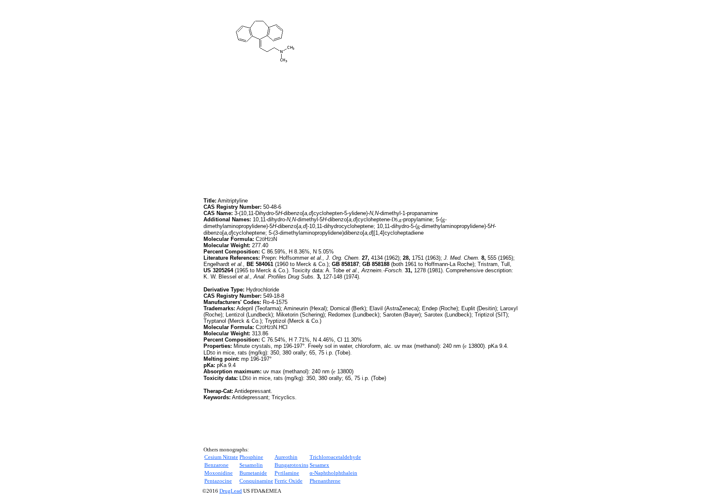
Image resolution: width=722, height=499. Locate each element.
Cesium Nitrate (221, 457)
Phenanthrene (325, 481)
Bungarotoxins (291, 465)
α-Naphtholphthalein (333, 473)
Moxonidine (218, 473)
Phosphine (251, 457)
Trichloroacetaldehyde (335, 457)
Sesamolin (251, 465)
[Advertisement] (273, 137)
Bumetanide (253, 473)
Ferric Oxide (289, 481)
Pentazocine (218, 481)
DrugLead (230, 491)
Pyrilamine (287, 473)
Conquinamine (256, 481)
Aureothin (286, 457)
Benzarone (216, 465)
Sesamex (319, 465)
